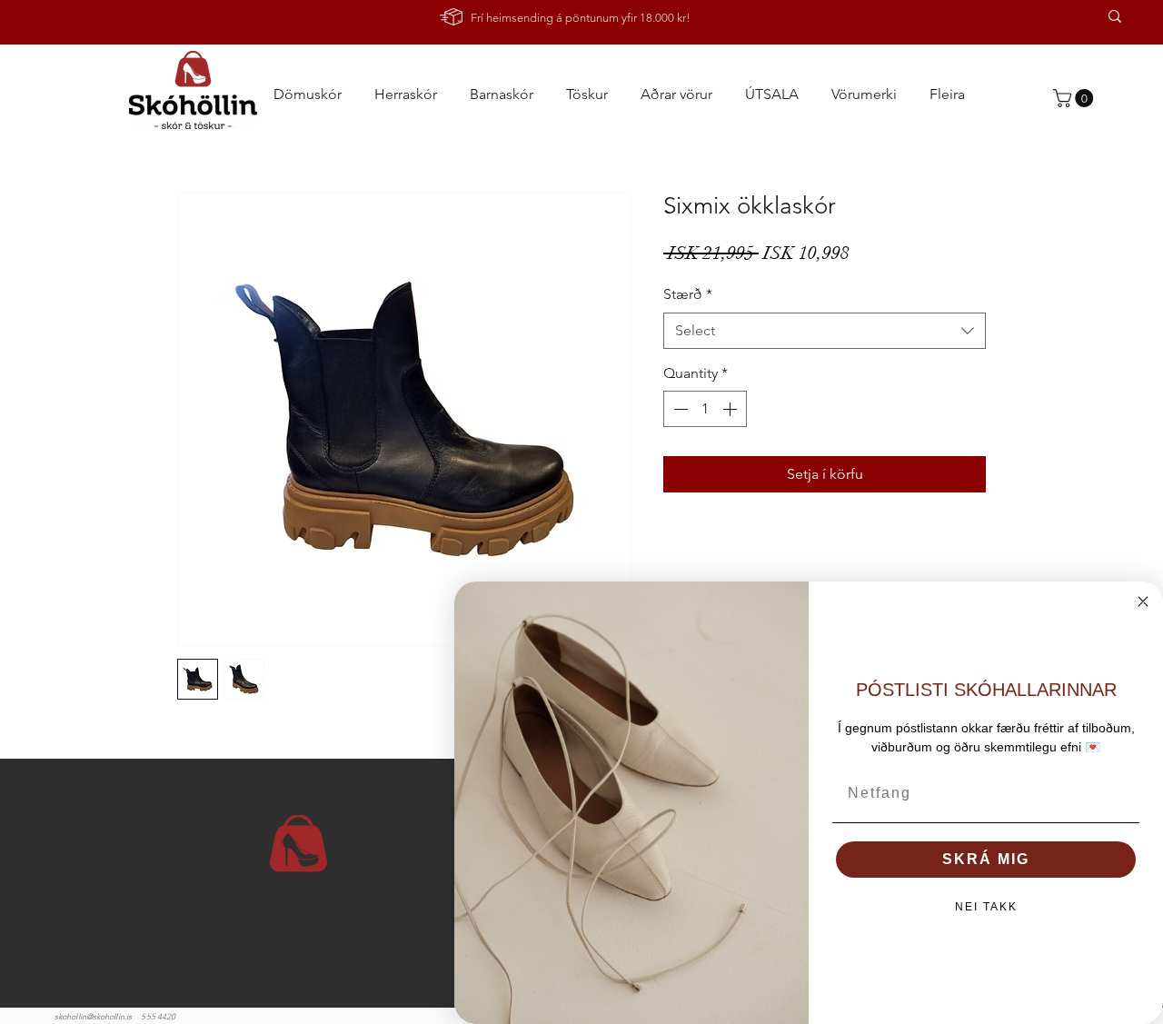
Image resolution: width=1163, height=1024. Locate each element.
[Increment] (731, 409)
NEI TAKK (986, 906)
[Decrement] (678, 409)
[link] (1075, 98)
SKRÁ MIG (985, 859)
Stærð (687, 294)
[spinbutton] (705, 409)
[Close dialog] (1143, 601)
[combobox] (824, 331)
